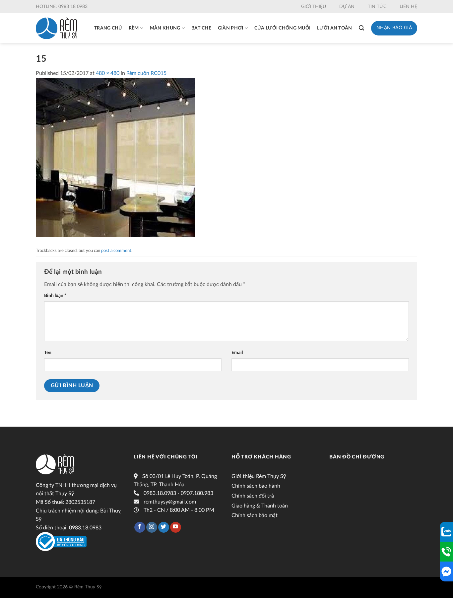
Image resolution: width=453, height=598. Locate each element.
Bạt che (201, 28)
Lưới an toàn (334, 28)
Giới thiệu (313, 6)
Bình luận (55, 295)
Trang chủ (108, 28)
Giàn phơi (230, 28)
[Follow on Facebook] (139, 527)
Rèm (134, 28)
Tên (47, 352)
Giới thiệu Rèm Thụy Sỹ (258, 476)
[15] (115, 157)
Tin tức (377, 6)
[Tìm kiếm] (361, 28)
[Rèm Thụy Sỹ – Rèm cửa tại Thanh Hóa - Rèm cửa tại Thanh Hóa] (56, 28)
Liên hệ (408, 6)
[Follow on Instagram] (151, 527)
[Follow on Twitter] (163, 527)
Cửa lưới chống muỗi (282, 28)
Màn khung (165, 28)
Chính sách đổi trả (252, 496)
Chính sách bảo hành (255, 486)
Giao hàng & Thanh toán (259, 505)
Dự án (347, 6)
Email (237, 352)
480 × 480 (107, 73)
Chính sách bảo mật (254, 515)
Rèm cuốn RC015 (146, 73)
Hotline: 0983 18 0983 (62, 6)
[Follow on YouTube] (175, 527)
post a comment (116, 251)
